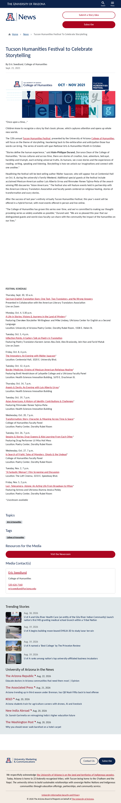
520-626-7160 (15, 585)
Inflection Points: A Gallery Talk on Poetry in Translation (34, 338)
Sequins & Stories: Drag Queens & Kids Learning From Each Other (39, 437)
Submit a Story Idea (89, 15)
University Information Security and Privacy (61, 795)
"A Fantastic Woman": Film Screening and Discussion (32, 472)
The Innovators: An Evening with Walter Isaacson (30, 356)
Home (15, 34)
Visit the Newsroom (61, 554)
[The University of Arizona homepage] (26, 4)
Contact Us (89, 761)
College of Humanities (102, 138)
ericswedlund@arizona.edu (22, 589)
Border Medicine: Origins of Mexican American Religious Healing (39, 370)
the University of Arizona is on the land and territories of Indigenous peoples (75, 775)
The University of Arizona (83, 799)
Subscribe (89, 24)
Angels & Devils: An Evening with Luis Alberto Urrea (32, 387)
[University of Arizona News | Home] (32, 17)
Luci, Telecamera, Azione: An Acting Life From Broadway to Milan (39, 486)
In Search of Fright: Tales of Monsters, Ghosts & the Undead (36, 454)
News (26, 34)
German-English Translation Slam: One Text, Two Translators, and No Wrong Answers (49, 299)
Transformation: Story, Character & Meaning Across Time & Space (39, 419)
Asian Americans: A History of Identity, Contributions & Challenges (39, 401)
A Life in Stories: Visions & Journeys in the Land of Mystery (35, 317)
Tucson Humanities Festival (36, 138)
